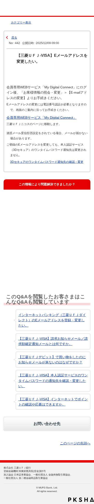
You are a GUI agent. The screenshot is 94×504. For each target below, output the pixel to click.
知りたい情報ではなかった (30, 266)
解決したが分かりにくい (29, 223)
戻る (14, 37)
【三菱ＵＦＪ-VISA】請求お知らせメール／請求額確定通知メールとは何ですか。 (53, 341)
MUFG (15, 8)
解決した (18, 201)
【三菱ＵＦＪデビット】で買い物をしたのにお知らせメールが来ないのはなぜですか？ (52, 359)
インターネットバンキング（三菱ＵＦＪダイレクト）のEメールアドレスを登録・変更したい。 (52, 320)
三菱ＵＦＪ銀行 (80, 8)
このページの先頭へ (75, 443)
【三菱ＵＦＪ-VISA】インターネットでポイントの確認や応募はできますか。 (53, 401)
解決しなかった (23, 245)
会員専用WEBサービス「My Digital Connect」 (41, 117)
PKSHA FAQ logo (81, 500)
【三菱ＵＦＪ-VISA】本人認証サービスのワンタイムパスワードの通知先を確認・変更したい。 (53, 380)
